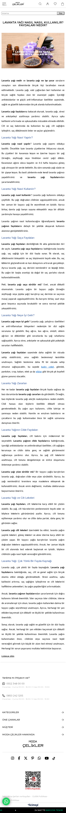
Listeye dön (8, 656)
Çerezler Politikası (10, 800)
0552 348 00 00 (15, 683)
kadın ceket (47, 367)
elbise (39, 372)
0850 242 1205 (14, 695)
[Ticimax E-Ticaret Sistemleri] (33, 805)
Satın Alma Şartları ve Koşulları (16, 796)
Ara (60, 13)
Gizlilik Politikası (39, 796)
